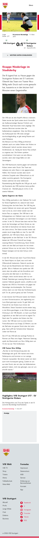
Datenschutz (24, 471)
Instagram (27, 510)
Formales (24, 464)
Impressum (24, 468)
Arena (5, 478)
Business (6, 519)
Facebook (27, 503)
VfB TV (5, 468)
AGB (21, 474)
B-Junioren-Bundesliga (20, 35)
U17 (8, 36)
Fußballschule (7, 481)
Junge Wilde (4, 35)
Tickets (5, 474)
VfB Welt (7, 464)
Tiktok (26, 517)
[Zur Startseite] (5, 8)
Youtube (27, 513)
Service (22, 478)
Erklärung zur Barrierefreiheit (25, 482)
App (21, 490)
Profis (5, 506)
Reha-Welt (6, 484)
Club (4, 512)
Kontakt (23, 486)
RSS (25, 520)
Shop (4, 471)
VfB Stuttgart (9, 498)
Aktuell (5, 502)
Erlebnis (5, 515)
